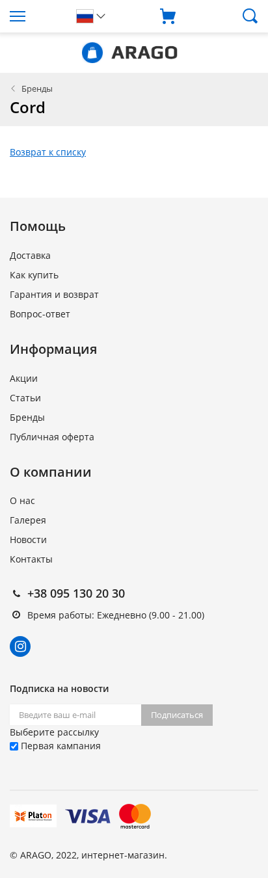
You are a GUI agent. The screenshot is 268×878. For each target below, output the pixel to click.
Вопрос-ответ (40, 314)
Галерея (28, 520)
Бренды (37, 88)
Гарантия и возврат (54, 294)
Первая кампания (59, 745)
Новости (28, 539)
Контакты (31, 559)
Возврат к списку (48, 152)
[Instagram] (20, 646)
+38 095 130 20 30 (76, 593)
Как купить (34, 275)
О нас (22, 500)
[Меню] (33, 16)
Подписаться (177, 715)
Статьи (25, 398)
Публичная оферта (52, 437)
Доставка (30, 255)
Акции (24, 378)
